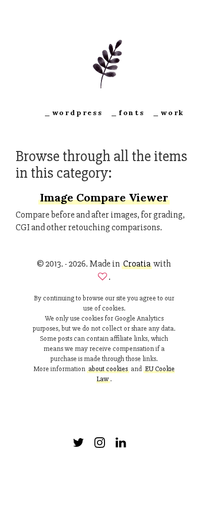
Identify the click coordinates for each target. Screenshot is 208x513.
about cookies (108, 369)
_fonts (128, 112)
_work (168, 112)
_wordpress (73, 112)
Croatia (136, 263)
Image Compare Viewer (104, 197)
